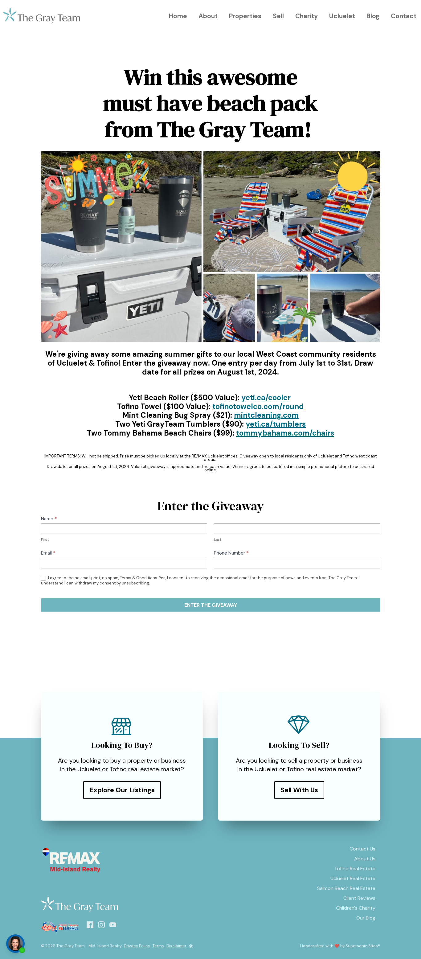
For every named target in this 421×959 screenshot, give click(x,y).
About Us (364, 858)
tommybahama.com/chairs (285, 433)
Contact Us (362, 849)
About (208, 16)
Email (48, 553)
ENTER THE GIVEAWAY (210, 605)
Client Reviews (359, 898)
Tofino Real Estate (354, 868)
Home (178, 16)
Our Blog (365, 918)
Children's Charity (355, 908)
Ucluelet (342, 16)
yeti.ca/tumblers (276, 424)
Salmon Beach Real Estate (346, 888)
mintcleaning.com (266, 415)
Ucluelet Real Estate (352, 878)
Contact (403, 16)
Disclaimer (176, 946)
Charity (306, 16)
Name (49, 519)
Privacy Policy (137, 946)
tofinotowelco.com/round (258, 406)
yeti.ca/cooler (266, 397)
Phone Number (231, 553)
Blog (372, 16)
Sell (278, 16)
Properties (245, 16)
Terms (158, 946)
